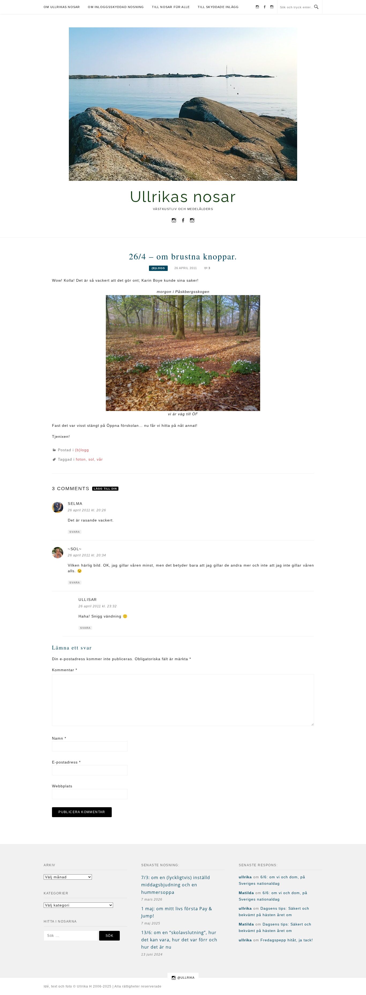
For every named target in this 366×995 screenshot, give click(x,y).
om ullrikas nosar (62, 7)
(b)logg (158, 268)
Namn (59, 738)
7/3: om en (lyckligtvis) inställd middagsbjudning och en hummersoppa (175, 885)
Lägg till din (105, 488)
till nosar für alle (171, 7)
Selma (75, 503)
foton (81, 459)
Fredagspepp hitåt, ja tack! (286, 940)
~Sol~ (75, 549)
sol (91, 459)
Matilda (246, 893)
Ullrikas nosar (183, 196)
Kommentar (64, 670)
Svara (74, 531)
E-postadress (66, 762)
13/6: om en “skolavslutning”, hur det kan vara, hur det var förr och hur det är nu (179, 940)
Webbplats (62, 786)
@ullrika (186, 977)
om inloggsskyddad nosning (116, 7)
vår (100, 459)
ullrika (245, 877)
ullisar (88, 599)
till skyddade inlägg (218, 7)
